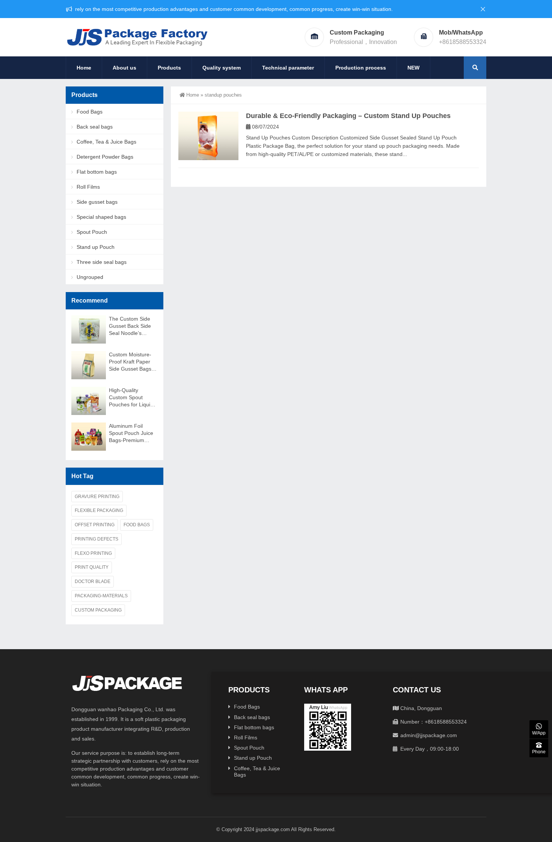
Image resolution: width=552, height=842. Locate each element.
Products (169, 68)
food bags (137, 524)
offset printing (95, 524)
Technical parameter (288, 68)
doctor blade (92, 581)
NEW (413, 68)
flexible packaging (99, 510)
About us (124, 68)
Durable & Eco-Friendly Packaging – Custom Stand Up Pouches (348, 116)
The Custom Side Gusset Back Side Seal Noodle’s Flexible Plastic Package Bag (130, 326)
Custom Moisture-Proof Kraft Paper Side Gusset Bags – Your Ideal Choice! (132, 362)
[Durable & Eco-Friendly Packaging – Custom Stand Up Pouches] (208, 136)
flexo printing (93, 553)
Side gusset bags (97, 202)
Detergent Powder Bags (105, 157)
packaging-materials (101, 595)
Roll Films (88, 187)
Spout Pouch (92, 232)
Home (84, 68)
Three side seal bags (102, 262)
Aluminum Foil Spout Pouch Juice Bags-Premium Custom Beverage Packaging (131, 433)
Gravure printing (97, 496)
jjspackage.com (273, 829)
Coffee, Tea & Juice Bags (106, 142)
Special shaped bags (101, 217)
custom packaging (98, 610)
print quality (92, 567)
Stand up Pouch (96, 247)
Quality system (221, 68)
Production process (360, 68)
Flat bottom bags (97, 172)
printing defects (96, 539)
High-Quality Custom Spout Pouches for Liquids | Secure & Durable (132, 397)
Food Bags (90, 112)
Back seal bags (95, 127)
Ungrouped (90, 277)
